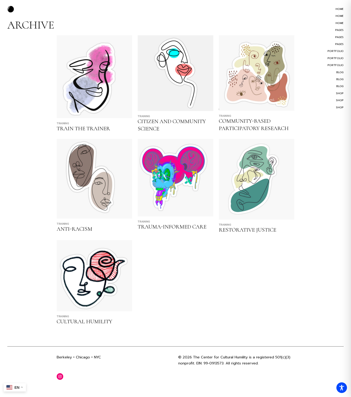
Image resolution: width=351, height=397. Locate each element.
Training (63, 123)
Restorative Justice (247, 229)
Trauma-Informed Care (172, 226)
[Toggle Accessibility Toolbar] (341, 387)
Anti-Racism (74, 229)
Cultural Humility (84, 321)
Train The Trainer (83, 128)
